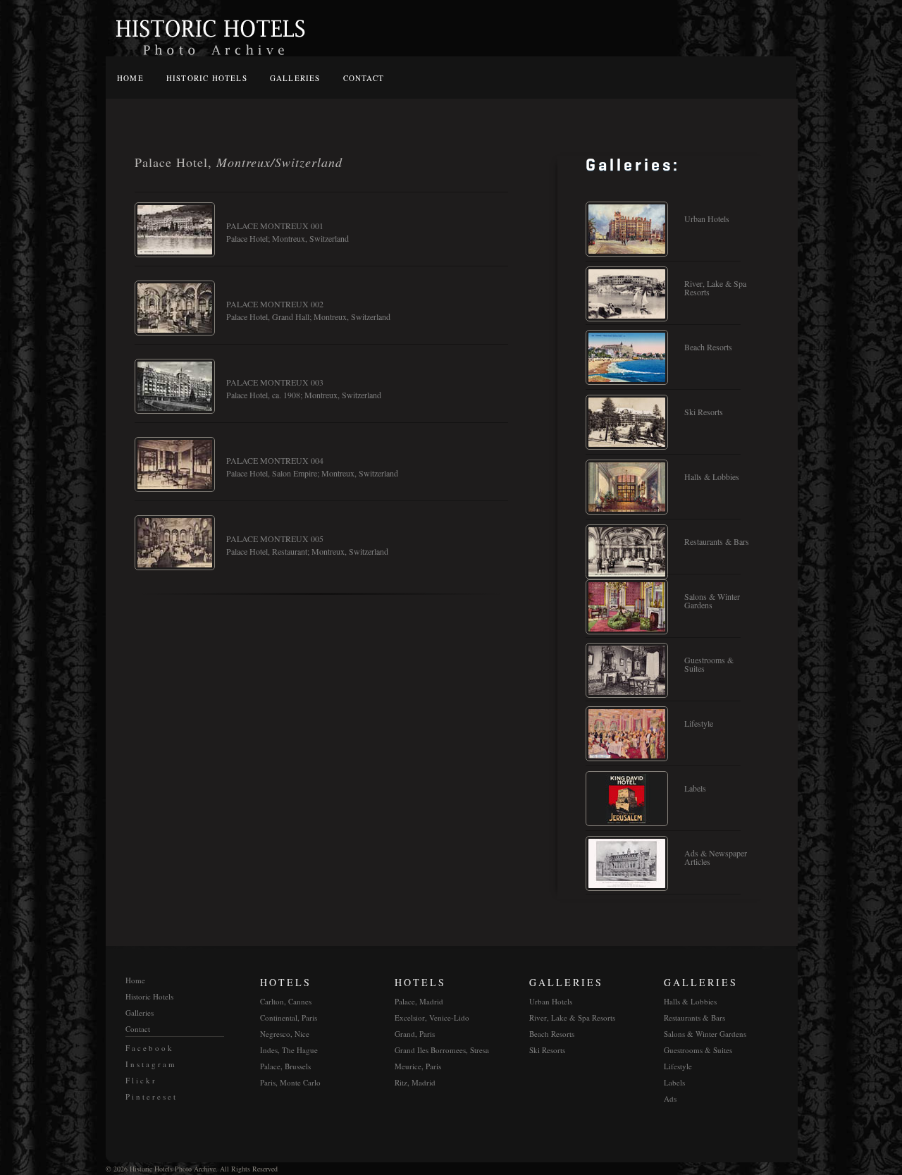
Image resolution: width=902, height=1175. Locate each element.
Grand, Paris (415, 1033)
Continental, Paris (288, 1017)
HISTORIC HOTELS (206, 78)
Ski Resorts (703, 411)
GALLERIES (295, 78)
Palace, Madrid (419, 1001)
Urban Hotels (706, 218)
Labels (695, 788)
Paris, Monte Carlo (290, 1082)
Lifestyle (698, 723)
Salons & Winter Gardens (712, 600)
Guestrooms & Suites (709, 664)
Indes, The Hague (289, 1050)
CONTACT (363, 78)
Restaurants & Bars (716, 541)
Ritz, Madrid (415, 1082)
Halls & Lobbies (711, 476)
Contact (137, 1028)
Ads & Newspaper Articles (715, 857)
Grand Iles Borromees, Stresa (442, 1050)
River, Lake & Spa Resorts (715, 287)
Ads (670, 1098)
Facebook (149, 1047)
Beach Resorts (708, 346)
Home (135, 980)
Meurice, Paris (418, 1066)
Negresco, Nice (284, 1033)
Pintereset (151, 1096)
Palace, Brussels (285, 1066)
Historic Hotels (149, 996)
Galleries (139, 1012)
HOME (130, 78)
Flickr (141, 1080)
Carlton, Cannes (285, 1001)
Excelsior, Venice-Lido (432, 1017)
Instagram (151, 1064)
